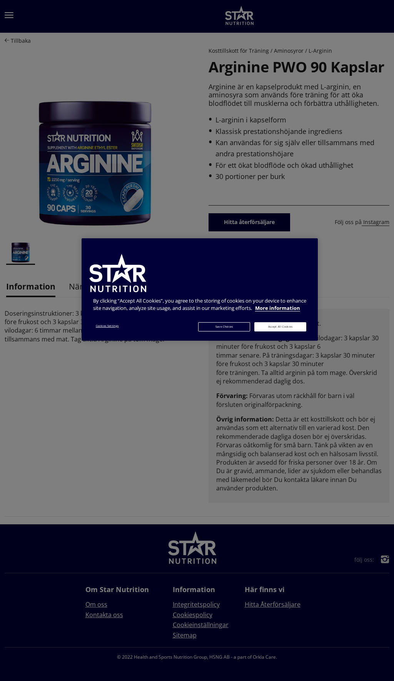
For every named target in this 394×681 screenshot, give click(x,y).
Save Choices (224, 326)
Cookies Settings (107, 326)
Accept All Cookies (280, 326)
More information (277, 308)
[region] (200, 289)
